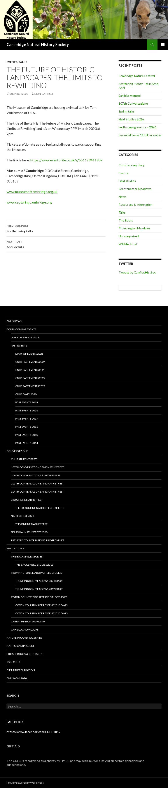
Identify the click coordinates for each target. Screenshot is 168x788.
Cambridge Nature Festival (137, 76)
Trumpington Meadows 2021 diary (39, 581)
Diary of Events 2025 (29, 353)
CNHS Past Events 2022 (30, 378)
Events (12, 62)
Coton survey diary (131, 165)
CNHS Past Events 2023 (30, 370)
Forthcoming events (21, 329)
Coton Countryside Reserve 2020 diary (41, 613)
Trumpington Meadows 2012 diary (39, 589)
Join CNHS (13, 662)
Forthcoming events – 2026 (137, 127)
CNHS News (14, 321)
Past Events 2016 (26, 426)
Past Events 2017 (26, 418)
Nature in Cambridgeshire (24, 637)
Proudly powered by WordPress (25, 782)
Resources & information (135, 204)
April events (15, 244)
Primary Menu (163, 44)
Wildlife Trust (128, 244)
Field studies (127, 181)
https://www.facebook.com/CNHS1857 (33, 732)
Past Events (19, 345)
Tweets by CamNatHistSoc (137, 272)
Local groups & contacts (24, 654)
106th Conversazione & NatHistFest (35, 475)
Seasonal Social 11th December (140, 135)
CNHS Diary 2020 (26, 394)
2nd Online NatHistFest (31, 524)
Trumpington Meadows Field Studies (36, 572)
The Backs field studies (26, 556)
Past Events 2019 (26, 402)
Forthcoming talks (20, 228)
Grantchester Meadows (135, 189)
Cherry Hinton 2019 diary (28, 621)
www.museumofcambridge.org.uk (32, 191)
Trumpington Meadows (134, 228)
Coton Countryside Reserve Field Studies (39, 597)
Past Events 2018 (26, 410)
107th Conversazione (133, 103)
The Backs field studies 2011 (34, 564)
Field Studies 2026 (131, 119)
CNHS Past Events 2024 (30, 361)
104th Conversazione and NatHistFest (37, 491)
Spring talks (127, 111)
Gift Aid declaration (21, 670)
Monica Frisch (44, 93)
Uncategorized (129, 236)
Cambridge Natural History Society (38, 44)
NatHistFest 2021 (22, 516)
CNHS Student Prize (24, 459)
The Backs (126, 220)
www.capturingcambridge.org (29, 202)
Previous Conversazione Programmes (37, 540)
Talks (22, 62)
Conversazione (17, 451)
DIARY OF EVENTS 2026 (25, 337)
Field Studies (15, 548)
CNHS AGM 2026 (17, 678)
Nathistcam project (20, 645)
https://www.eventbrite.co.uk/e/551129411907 (66, 160)
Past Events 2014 (26, 443)
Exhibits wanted (130, 95)
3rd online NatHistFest (27, 499)
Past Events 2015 (26, 434)
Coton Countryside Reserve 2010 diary (41, 605)
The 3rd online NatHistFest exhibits (39, 507)
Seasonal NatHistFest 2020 (29, 532)
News (122, 196)
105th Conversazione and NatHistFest (37, 483)
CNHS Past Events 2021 (30, 386)
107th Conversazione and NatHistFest (37, 467)
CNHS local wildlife (24, 629)
